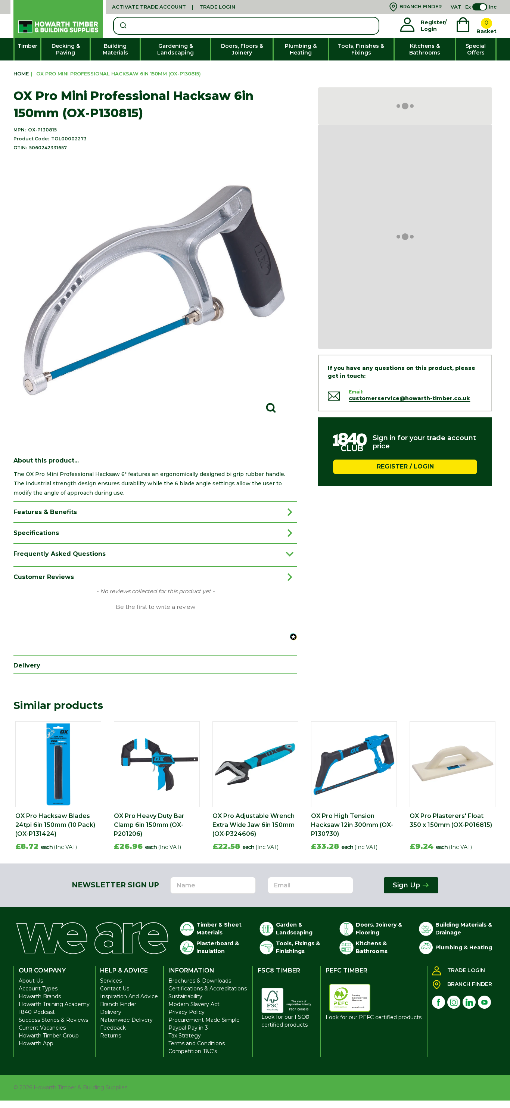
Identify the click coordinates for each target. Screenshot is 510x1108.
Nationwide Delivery (126, 1020)
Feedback (113, 1027)
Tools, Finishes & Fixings (361, 49)
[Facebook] (438, 1002)
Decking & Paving (66, 49)
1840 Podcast (37, 1012)
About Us (31, 980)
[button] (155, 606)
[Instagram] (453, 1002)
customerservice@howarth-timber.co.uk (409, 398)
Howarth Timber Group (49, 1035)
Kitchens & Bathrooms (424, 49)
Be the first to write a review (155, 607)
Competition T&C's (192, 1051)
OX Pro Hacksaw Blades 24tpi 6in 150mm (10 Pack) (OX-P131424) (55, 824)
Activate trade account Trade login (173, 7)
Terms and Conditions (196, 1043)
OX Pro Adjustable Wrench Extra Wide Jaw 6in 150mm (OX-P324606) (253, 824)
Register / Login (405, 466)
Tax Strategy (184, 1035)
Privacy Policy (186, 1012)
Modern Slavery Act (194, 1004)
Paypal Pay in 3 (188, 1027)
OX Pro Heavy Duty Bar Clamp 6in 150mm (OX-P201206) (149, 824)
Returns (110, 1035)
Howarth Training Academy (54, 1004)
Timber (27, 46)
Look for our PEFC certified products (374, 1017)
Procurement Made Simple (204, 1020)
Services (111, 980)
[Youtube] (484, 1002)
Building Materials (115, 49)
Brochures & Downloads (199, 980)
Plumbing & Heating (301, 49)
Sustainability (185, 996)
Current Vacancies (42, 1027)
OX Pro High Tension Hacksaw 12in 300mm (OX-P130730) (352, 824)
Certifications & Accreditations (207, 988)
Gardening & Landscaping (175, 49)
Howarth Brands (40, 996)
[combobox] (246, 26)
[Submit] (122, 26)
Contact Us (114, 988)
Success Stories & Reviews (53, 1020)
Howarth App (36, 1043)
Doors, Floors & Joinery (242, 49)
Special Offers (476, 49)
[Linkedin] (469, 1002)
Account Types (38, 988)
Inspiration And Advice (129, 996)
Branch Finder (118, 1004)
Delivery (110, 1012)
